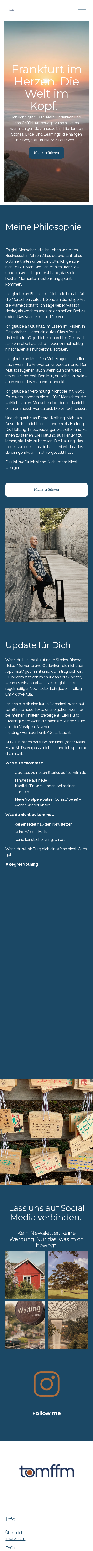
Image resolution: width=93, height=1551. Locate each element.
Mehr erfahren (46, 153)
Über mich (14, 1532)
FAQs (10, 1548)
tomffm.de (14, 709)
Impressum (15, 1538)
